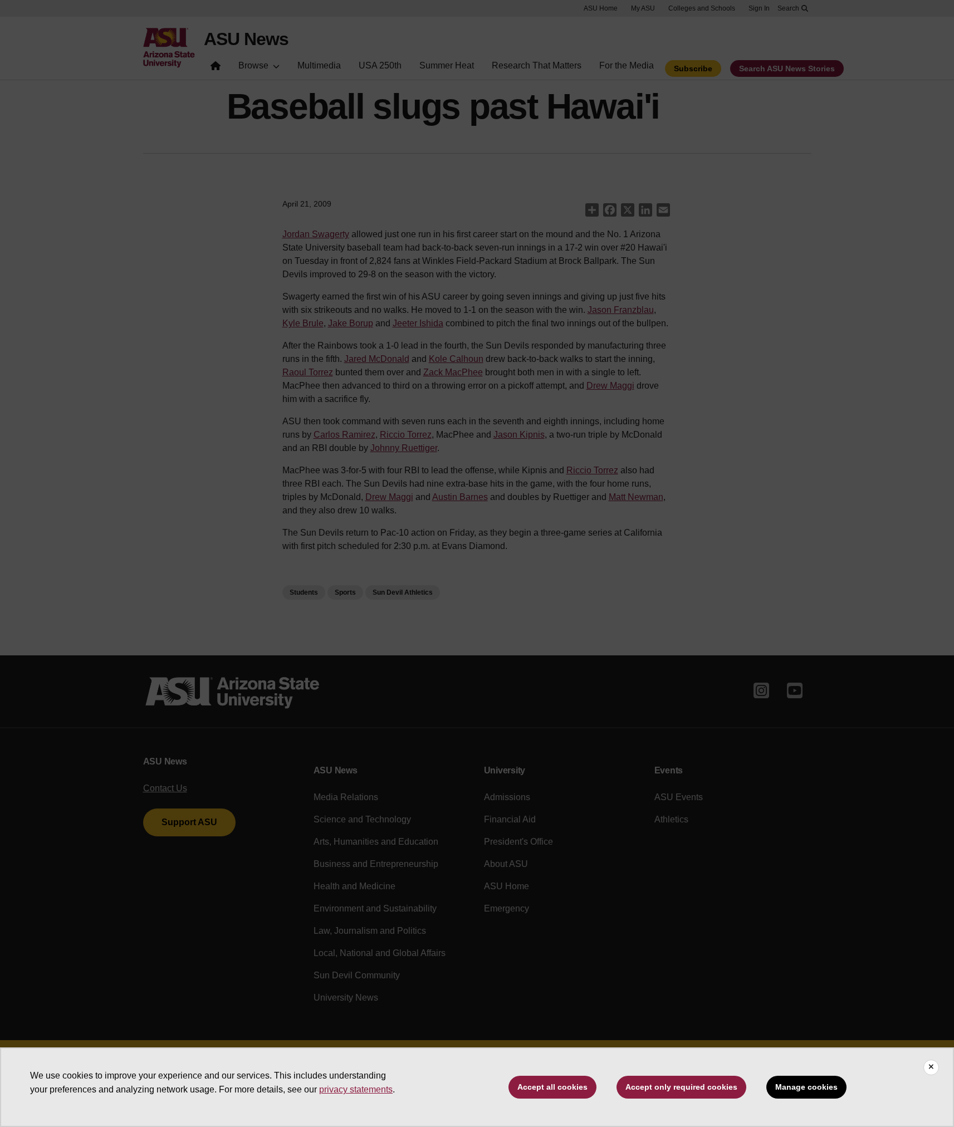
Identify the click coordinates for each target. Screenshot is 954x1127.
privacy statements (356, 1089)
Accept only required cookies (681, 1086)
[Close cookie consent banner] (931, 1067)
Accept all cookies (552, 1086)
